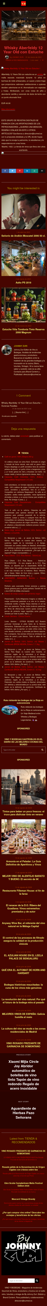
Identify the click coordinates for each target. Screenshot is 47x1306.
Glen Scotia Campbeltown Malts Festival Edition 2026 (23, 1184)
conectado (24, 436)
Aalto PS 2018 (23, 282)
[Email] (41, 171)
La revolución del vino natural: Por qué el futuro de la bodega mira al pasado (23, 1001)
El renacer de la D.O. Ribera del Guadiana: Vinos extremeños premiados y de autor (23, 908)
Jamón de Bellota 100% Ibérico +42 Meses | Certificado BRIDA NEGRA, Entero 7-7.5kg (25, 642)
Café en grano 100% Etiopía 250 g (19, 456)
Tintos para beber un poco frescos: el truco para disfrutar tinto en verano (23, 813)
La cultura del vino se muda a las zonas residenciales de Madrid (23, 1030)
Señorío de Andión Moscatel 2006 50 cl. (23, 235)
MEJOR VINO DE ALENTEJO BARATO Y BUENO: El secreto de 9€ (23, 877)
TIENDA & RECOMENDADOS (16, 60)
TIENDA (25, 453)
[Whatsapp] (34, 171)
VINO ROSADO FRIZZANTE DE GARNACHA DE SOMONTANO (23, 1045)
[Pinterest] (19, 171)
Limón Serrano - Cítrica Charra (17, 616)
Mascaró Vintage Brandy (23, 1199)
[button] (42, 750)
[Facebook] (5, 171)
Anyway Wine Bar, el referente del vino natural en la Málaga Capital (23, 924)
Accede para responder (9, 416)
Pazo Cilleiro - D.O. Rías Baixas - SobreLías (23, 555)
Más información (8, 109)
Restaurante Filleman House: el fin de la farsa (23, 892)
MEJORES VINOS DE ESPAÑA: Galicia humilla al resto (23, 1015)
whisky (40, 74)
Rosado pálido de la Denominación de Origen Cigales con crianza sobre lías (23, 1168)
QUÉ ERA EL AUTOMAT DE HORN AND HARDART (23, 971)
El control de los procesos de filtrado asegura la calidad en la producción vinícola (23, 941)
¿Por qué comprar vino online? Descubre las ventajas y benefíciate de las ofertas (23, 1214)
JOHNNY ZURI (18, 57)
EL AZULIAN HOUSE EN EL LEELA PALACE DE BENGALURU (23, 957)
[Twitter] (12, 171)
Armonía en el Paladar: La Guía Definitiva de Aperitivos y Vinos (23, 863)
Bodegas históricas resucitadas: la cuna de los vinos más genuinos (23, 986)
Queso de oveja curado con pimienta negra (22, 593)
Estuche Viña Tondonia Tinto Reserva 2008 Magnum (23, 331)
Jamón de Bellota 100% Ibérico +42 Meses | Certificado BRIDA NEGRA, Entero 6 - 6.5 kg (25, 668)
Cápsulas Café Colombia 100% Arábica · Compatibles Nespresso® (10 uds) (25, 478)
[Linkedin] (27, 171)
